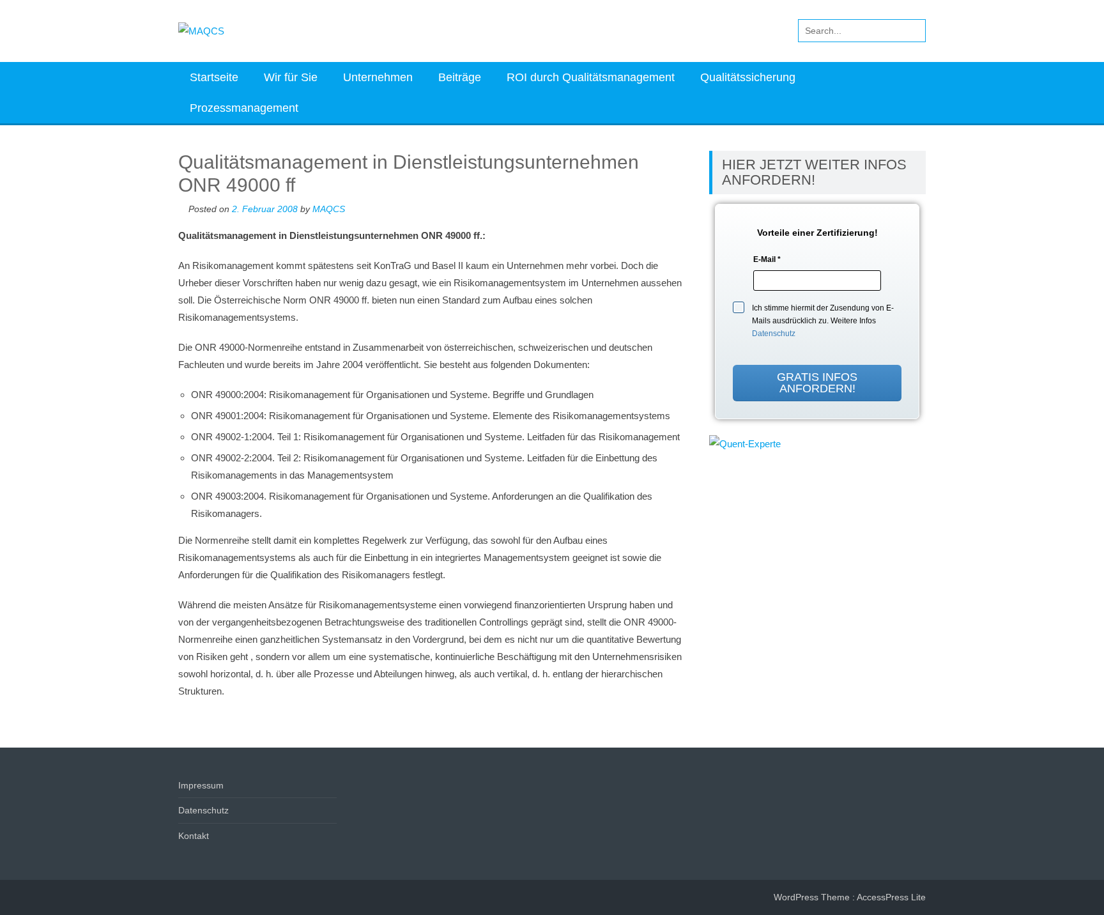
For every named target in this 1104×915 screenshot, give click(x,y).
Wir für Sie (291, 77)
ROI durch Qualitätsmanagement (591, 77)
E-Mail (767, 259)
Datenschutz (773, 333)
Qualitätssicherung (747, 77)
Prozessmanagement (244, 108)
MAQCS (328, 209)
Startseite (214, 77)
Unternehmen (378, 77)
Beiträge (459, 77)
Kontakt (193, 836)
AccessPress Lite (891, 897)
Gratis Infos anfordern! (817, 383)
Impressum (201, 785)
